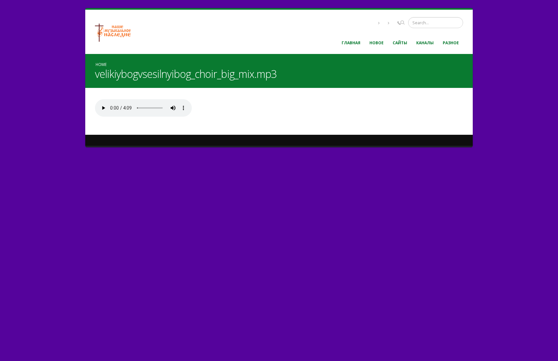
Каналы (425, 43)
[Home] (115, 32)
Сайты (400, 43)
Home (101, 64)
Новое (376, 43)
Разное (451, 43)
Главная (351, 43)
